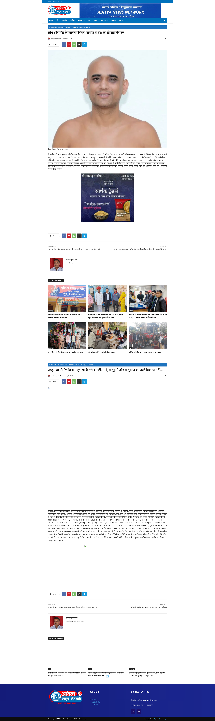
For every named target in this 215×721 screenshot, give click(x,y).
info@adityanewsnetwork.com (147, 700)
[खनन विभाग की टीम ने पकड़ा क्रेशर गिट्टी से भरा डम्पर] (67, 335)
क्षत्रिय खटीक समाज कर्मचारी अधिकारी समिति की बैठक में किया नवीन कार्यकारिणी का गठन (140, 249)
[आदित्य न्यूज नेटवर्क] (49, 38)
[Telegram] (84, 44)
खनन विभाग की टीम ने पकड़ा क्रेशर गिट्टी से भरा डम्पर (65, 352)
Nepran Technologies (160, 719)
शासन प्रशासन (104, 20)
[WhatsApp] (74, 44)
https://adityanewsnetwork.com (75, 263)
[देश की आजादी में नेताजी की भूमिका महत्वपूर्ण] (107, 335)
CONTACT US (97, 705)
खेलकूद (113, 20)
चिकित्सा (131, 311)
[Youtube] (139, 711)
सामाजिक (72, 20)
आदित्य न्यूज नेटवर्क (56, 38)
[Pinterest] (69, 44)
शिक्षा (89, 20)
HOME (94, 699)
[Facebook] (64, 44)
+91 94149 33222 (146, 705)
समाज (95, 20)
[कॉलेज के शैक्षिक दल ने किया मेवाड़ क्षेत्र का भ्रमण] (148, 335)
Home (51, 20)
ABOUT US (96, 702)
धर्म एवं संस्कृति (58, 27)
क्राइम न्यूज (81, 20)
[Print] (79, 44)
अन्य (120, 20)
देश (58, 20)
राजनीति (64, 20)
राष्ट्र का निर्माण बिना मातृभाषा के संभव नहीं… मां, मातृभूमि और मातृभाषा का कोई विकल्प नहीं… (74, 249)
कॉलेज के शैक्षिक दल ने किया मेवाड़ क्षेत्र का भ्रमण (145, 352)
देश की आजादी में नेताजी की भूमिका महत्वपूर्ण (102, 352)
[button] (164, 20)
